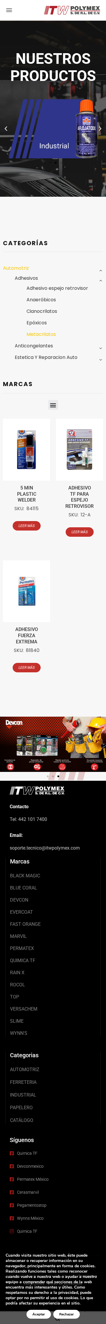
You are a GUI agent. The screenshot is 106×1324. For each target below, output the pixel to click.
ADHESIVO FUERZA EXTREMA (26, 636)
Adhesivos (26, 278)
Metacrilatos (41, 334)
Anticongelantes (34, 345)
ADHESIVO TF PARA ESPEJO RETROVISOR (79, 497)
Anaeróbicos (41, 299)
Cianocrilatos (41, 311)
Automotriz (16, 268)
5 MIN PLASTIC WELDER (26, 494)
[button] (6, 129)
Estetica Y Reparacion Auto (46, 357)
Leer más (27, 526)
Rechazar (66, 1314)
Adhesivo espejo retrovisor (57, 288)
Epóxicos (36, 322)
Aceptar (38, 1314)
